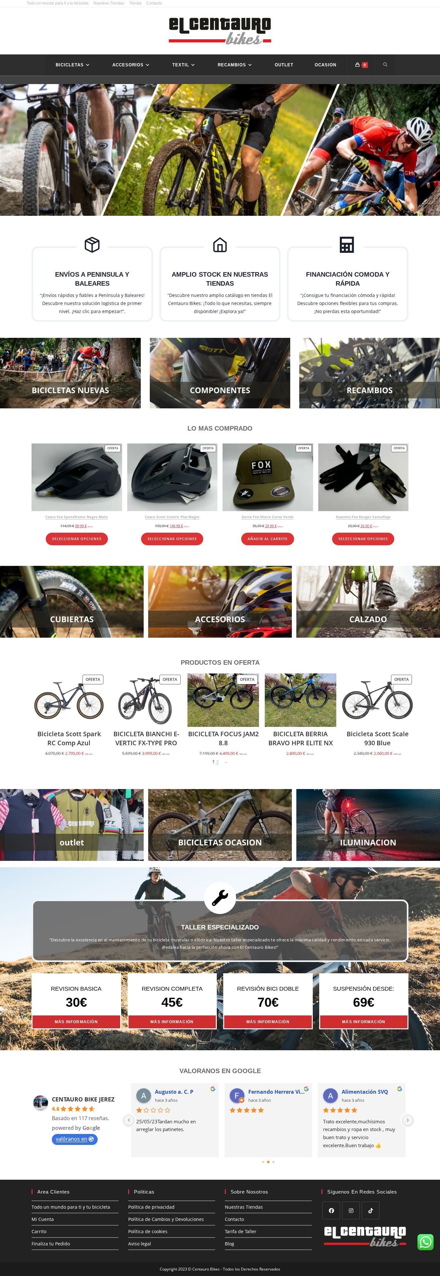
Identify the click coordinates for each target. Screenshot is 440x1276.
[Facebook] (331, 1210)
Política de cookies (147, 1231)
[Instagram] (351, 1210)
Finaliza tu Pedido (51, 1244)
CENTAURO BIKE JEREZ (83, 1099)
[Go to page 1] (268, 1162)
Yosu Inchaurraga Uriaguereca (371, 1091)
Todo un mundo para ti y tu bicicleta (58, 3)
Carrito (39, 1231)
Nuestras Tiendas (108, 3)
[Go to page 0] (263, 1162)
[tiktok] (370, 1210)
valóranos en (71, 1138)
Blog (229, 1244)
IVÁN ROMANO (174, 1091)
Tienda (135, 3)
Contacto (154, 3)
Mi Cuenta (43, 1219)
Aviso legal (139, 1244)
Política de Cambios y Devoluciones (166, 1219)
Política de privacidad (151, 1207)
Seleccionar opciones (76, 539)
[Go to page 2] (273, 1162)
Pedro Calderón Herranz (277, 1091)
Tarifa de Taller (240, 1231)
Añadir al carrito (268, 539)
